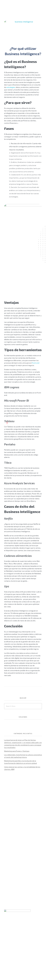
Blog (6, 947)
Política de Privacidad (13, 921)
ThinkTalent (9, 944)
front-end (35, 363)
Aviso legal (17, 923)
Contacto (8, 951)
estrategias (10, 87)
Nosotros (8, 941)
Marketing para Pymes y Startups (16, 751)
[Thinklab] (15, 6)
